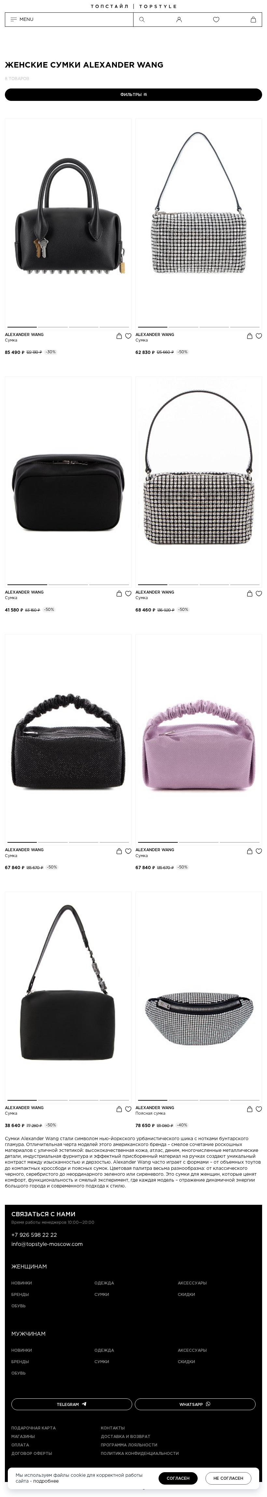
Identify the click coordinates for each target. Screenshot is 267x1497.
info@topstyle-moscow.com (47, 1244)
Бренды (20, 1295)
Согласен (178, 1478)
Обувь (18, 1306)
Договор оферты (31, 1454)
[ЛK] (179, 19)
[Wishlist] (216, 19)
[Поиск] (142, 19)
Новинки (21, 1283)
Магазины (23, 1437)
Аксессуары (192, 1283)
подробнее (46, 1481)
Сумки (101, 1295)
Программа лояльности (129, 1445)
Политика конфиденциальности (140, 1454)
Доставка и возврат (125, 1437)
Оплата (20, 1445)
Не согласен (228, 1478)
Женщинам (29, 1267)
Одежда (104, 1283)
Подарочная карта (33, 1428)
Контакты (113, 1428)
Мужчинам (28, 1334)
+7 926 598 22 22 (34, 1235)
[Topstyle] (133, 6)
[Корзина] (253, 19)
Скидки (186, 1295)
